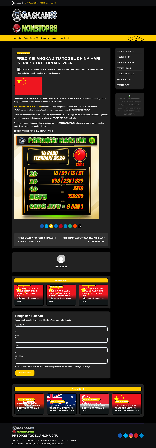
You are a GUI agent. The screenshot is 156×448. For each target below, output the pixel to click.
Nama (17, 335)
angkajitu (66, 69)
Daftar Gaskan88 (31, 38)
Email (17, 346)
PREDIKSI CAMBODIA (125, 51)
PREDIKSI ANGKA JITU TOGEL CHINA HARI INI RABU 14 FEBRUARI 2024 (58, 60)
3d (56, 69)
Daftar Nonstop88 (48, 38)
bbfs (73, 69)
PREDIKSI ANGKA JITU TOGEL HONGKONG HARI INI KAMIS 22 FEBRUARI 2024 (29, 406)
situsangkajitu (23, 73)
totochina (56, 73)
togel (33, 73)
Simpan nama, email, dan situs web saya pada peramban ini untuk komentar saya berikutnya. (54, 367)
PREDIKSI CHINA (24, 53)
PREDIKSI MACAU (124, 68)
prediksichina (97, 69)
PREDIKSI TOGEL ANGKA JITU (35, 435)
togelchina (41, 73)
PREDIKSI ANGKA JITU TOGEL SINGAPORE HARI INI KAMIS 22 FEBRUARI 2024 (94, 406)
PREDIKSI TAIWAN (124, 85)
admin (27, 69)
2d (52, 69)
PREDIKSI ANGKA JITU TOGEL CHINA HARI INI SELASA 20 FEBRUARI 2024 (92, 292)
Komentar (19, 325)
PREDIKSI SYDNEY (124, 79)
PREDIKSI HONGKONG (125, 63)
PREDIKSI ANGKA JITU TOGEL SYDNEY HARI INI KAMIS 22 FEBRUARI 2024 (62, 408)
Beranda (17, 38)
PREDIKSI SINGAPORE (125, 74)
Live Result (64, 38)
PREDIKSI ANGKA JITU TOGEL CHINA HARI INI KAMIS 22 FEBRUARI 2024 (27, 292)
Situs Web (19, 356)
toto (48, 73)
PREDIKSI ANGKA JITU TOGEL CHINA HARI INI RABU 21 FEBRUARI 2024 (61, 293)
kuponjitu (87, 69)
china (79, 69)
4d (60, 69)
